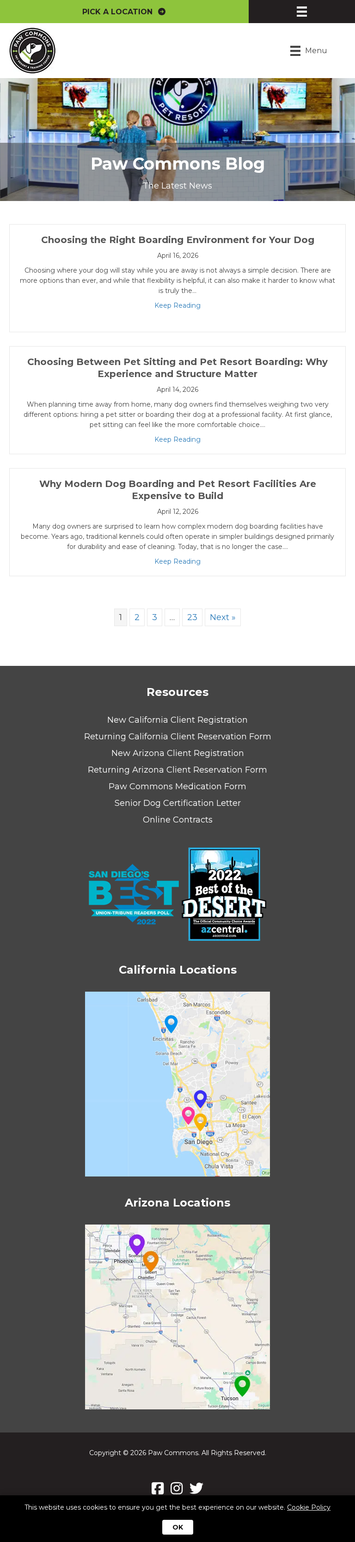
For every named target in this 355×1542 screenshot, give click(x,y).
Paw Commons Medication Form (177, 786)
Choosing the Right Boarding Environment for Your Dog (177, 239)
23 (192, 617)
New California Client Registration (177, 720)
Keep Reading (177, 305)
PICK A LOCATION (119, 11)
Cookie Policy (309, 1507)
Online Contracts (178, 820)
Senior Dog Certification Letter (178, 803)
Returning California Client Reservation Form (177, 736)
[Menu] (301, 11)
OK (177, 1527)
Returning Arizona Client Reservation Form (177, 770)
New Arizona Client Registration (177, 753)
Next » (223, 617)
